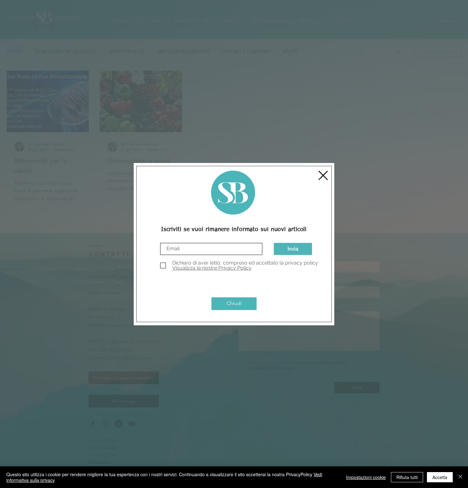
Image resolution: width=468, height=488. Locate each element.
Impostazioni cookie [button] (366, 477)
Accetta (439, 477)
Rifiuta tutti (407, 477)
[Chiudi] (460, 477)
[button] (323, 175)
